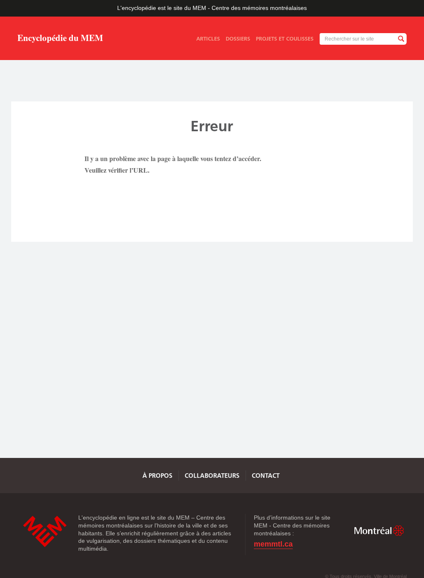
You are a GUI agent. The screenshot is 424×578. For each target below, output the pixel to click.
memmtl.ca (273, 544)
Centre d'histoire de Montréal (44, 531)
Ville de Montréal (379, 530)
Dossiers (238, 38)
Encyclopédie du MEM (60, 39)
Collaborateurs (212, 475)
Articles (208, 38)
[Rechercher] (401, 38)
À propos (157, 475)
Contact (265, 475)
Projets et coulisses (284, 38)
